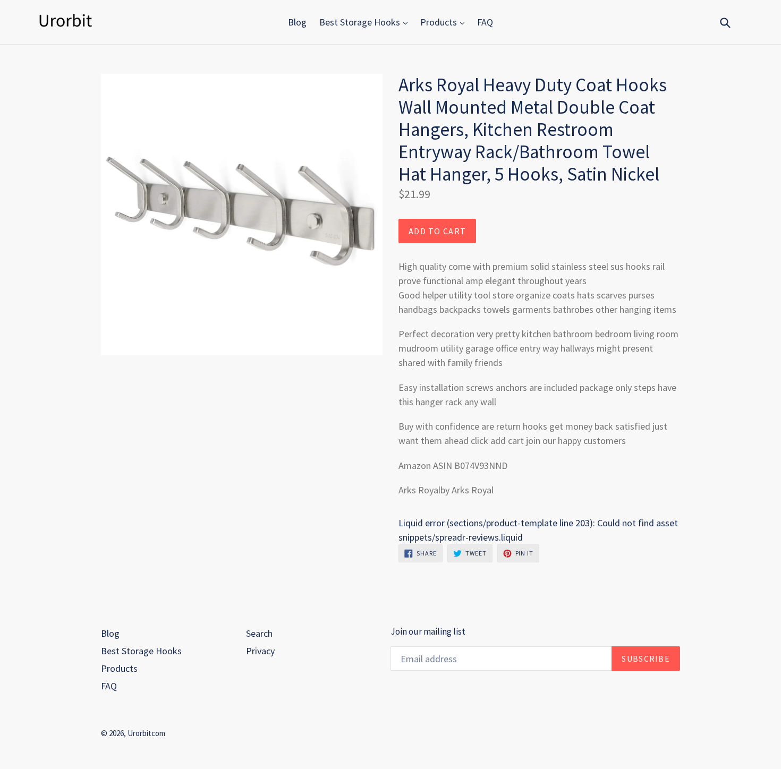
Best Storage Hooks (360, 22)
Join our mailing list (427, 631)
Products (439, 22)
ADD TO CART (437, 231)
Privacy (260, 651)
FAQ (485, 22)
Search (259, 633)
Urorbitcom (146, 733)
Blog (297, 22)
